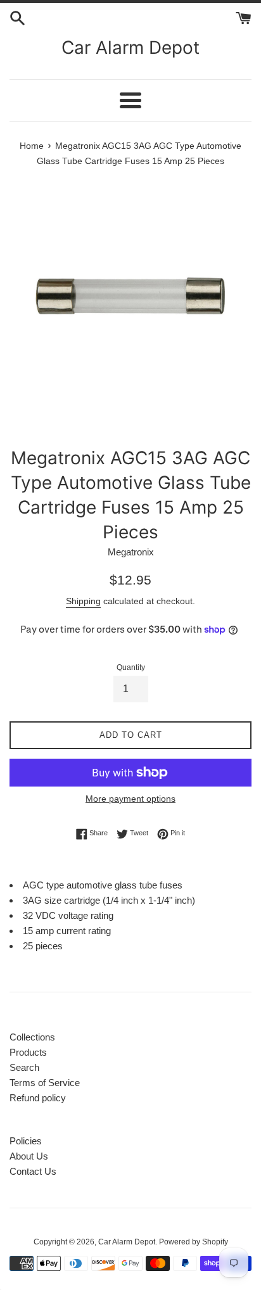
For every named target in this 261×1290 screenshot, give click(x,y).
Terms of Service (45, 1082)
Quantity (131, 667)
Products (28, 1052)
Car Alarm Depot (130, 47)
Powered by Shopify (193, 1241)
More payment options (130, 799)
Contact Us (33, 1171)
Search (24, 1067)
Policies (26, 1140)
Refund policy (38, 1097)
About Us (29, 1156)
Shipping (83, 601)
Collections (32, 1037)
